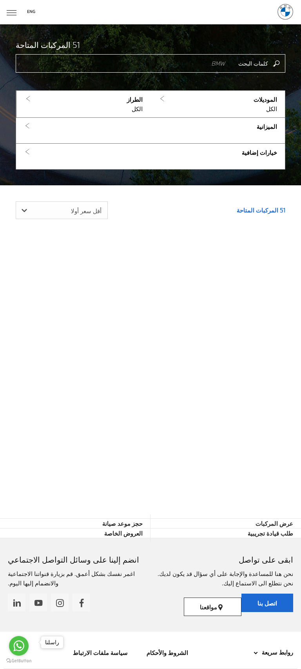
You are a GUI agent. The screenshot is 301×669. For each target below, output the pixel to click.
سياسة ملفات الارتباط (100, 652)
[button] (217, 104)
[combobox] (62, 210)
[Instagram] (60, 602)
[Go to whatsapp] (19, 646)
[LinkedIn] (16, 602)
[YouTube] (38, 602)
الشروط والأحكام (166, 652)
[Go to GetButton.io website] (18, 661)
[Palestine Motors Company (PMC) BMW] (285, 12)
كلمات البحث (253, 63)
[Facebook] (81, 602)
